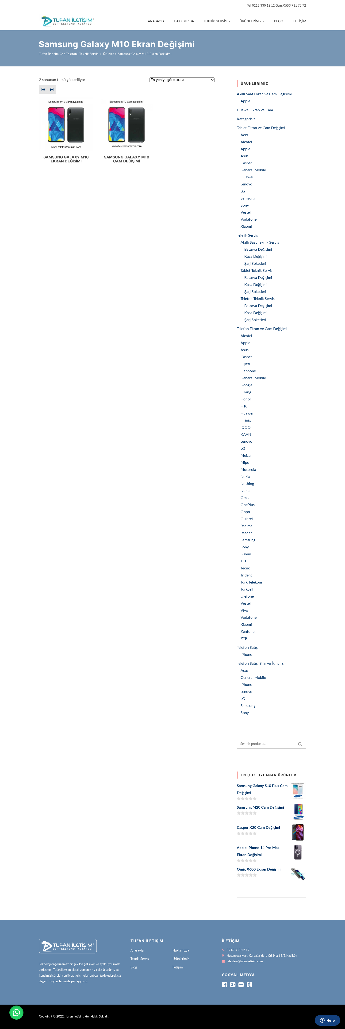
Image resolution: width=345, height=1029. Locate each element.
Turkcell (247, 589)
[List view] (51, 89)
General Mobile (253, 170)
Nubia (245, 491)
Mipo (245, 463)
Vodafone (249, 219)
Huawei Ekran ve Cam (255, 110)
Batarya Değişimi (258, 249)
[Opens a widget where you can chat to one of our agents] (327, 1021)
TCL (244, 561)
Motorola (248, 470)
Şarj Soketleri (255, 263)
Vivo (244, 610)
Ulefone (247, 596)
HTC (244, 406)
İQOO (246, 427)
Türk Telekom (251, 582)
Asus (245, 156)
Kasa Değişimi (255, 256)
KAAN (246, 434)
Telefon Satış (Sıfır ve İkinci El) (261, 663)
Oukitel (247, 519)
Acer (244, 135)
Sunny (246, 554)
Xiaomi (246, 226)
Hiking (246, 392)
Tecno (245, 568)
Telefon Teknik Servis (258, 299)
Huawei (247, 177)
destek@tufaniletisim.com (245, 961)
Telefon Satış (247, 647)
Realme (246, 526)
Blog (278, 21)
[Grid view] (43, 89)
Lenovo (246, 184)
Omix (245, 498)
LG (243, 191)
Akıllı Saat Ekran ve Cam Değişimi (264, 94)
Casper (246, 163)
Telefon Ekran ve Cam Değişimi (262, 329)
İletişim (299, 21)
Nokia (245, 477)
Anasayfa (156, 21)
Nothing (247, 484)
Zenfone (247, 632)
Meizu (246, 455)
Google (246, 385)
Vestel (246, 212)
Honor (246, 399)
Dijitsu (246, 364)
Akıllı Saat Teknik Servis (260, 242)
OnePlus (248, 505)
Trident (246, 575)
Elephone (248, 371)
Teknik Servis (215, 21)
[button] (16, 1013)
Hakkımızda (184, 21)
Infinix (246, 420)
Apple (245, 101)
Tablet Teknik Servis (256, 271)
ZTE (244, 639)
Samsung (248, 198)
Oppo (245, 512)
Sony (245, 205)
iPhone (246, 655)
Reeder (246, 533)
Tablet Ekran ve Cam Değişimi (261, 128)
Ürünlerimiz (251, 21)
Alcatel (246, 142)
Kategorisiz (246, 119)
